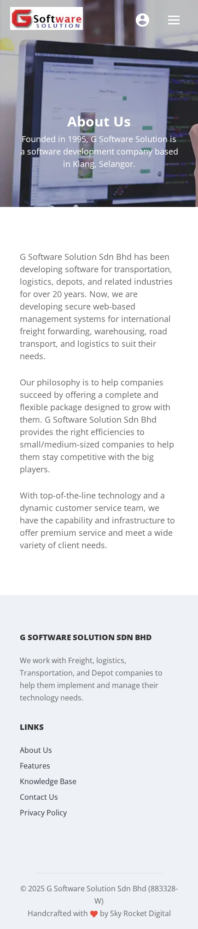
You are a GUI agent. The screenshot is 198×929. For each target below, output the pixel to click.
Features (35, 766)
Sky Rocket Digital (140, 913)
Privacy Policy (43, 813)
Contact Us (39, 797)
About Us (36, 750)
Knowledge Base (48, 781)
